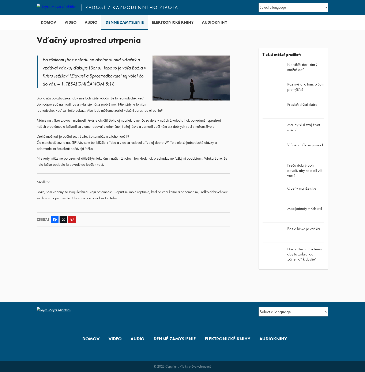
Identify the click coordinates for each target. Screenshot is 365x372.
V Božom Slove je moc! (305, 145)
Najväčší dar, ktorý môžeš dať (302, 67)
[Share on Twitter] (63, 219)
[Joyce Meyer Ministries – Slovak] (57, 7)
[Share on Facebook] (55, 219)
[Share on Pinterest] (72, 219)
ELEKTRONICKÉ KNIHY (173, 22)
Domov (48, 22)
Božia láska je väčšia (303, 228)
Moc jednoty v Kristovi (304, 208)
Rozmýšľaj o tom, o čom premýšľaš (305, 86)
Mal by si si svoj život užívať (303, 127)
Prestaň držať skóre (302, 104)
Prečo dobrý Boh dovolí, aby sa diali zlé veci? (305, 170)
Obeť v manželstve (301, 188)
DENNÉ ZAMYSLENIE (125, 22)
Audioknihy (214, 22)
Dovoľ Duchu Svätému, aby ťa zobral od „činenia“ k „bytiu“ (305, 254)
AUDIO (91, 22)
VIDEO (70, 22)
